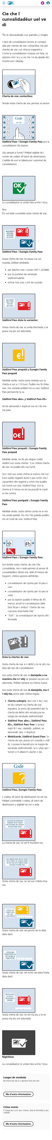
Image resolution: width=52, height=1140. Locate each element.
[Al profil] (49, 3)
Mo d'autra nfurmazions (18, 1094)
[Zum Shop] (43, 3)
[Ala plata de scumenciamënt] (11, 3)
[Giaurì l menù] (4, 3)
